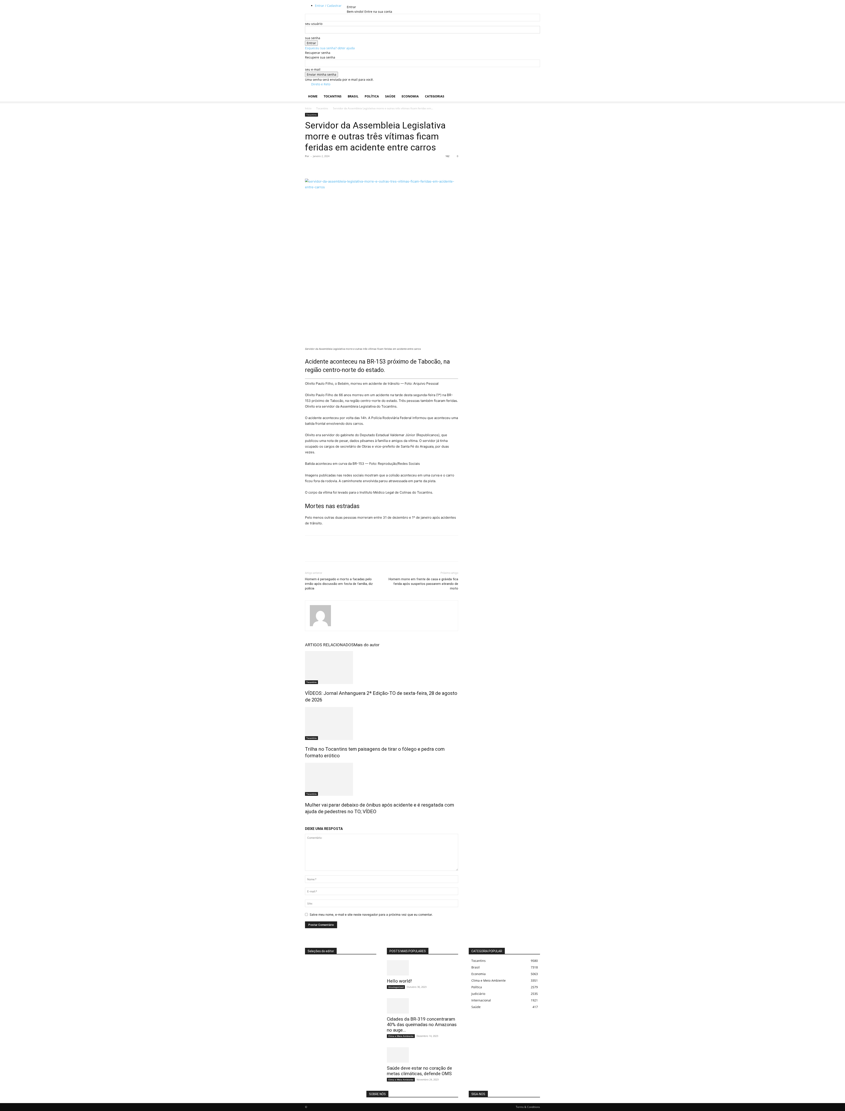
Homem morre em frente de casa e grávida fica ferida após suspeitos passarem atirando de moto (423, 583)
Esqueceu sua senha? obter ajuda (330, 48)
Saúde (390, 96)
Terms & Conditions (528, 1107)
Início (308, 108)
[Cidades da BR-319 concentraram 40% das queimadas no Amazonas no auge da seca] (422, 1006)
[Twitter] (319, 166)
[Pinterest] (329, 166)
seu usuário (313, 24)
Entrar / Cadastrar (328, 6)
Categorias (434, 96)
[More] (350, 166)
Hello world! (399, 981)
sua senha (312, 38)
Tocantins (333, 96)
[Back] (358, 2)
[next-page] (308, 821)
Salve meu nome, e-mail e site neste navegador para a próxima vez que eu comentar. (371, 914)
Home (313, 96)
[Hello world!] (422, 968)
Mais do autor (367, 644)
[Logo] (305, 89)
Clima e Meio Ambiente (400, 1036)
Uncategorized (396, 986)
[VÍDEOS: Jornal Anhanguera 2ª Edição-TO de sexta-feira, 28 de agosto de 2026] (381, 667)
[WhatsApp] (339, 166)
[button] (534, 92)
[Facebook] (309, 166)
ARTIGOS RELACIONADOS (329, 644)
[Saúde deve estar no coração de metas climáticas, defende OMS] (422, 1055)
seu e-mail (312, 69)
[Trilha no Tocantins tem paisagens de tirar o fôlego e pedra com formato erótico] (381, 723)
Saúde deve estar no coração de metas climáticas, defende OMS (419, 1070)
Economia (410, 96)
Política (372, 96)
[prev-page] (306, 821)
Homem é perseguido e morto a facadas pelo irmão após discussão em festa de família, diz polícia (339, 583)
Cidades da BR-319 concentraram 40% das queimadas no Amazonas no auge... (422, 1024)
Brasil (353, 96)
